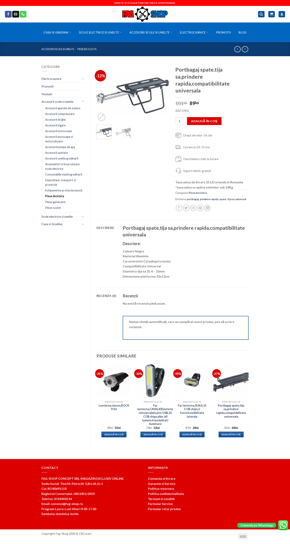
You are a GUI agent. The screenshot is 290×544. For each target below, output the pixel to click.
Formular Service (160, 504)
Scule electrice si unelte (99, 32)
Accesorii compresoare (60, 114)
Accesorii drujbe (55, 119)
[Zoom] (101, 117)
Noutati (46, 94)
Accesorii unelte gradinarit (62, 158)
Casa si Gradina (55, 32)
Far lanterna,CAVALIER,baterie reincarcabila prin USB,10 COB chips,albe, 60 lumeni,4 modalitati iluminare (155, 415)
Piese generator (55, 202)
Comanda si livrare (161, 478)
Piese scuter (53, 207)
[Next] (163, 93)
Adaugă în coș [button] (114, 434)
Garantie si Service (161, 483)
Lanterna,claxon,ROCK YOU (114, 407)
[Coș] (271, 14)
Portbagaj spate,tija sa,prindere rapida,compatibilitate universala (231, 411)
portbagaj (193, 199)
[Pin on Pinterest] (200, 208)
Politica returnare (161, 488)
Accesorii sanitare (56, 152)
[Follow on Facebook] (8, 14)
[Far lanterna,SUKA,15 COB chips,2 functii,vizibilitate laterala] (192, 380)
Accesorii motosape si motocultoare (59, 139)
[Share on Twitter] (186, 208)
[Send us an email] (15, 14)
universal (240, 199)
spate (222, 199)
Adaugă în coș (204, 121)
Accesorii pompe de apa (60, 147)
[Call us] (23, 14)
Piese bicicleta (87, 49)
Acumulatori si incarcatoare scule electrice (62, 166)
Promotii (223, 32)
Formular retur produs (164, 509)
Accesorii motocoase (58, 131)
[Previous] (102, 93)
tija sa (230, 199)
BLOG (242, 32)
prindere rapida (209, 199)
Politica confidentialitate (166, 493)
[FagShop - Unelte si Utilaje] (145, 14)
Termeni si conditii (161, 499)
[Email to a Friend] (193, 208)
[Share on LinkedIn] (207, 208)
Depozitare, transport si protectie (60, 182)
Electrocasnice (193, 32)
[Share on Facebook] (179, 208)
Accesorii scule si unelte (149, 32)
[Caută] (261, 14)
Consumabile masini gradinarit (63, 174)
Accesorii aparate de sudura (62, 108)
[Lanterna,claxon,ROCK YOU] (113, 380)
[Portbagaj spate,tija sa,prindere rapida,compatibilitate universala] (231, 380)
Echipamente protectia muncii (63, 190)
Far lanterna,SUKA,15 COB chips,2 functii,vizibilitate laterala (192, 411)
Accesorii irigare (55, 125)
